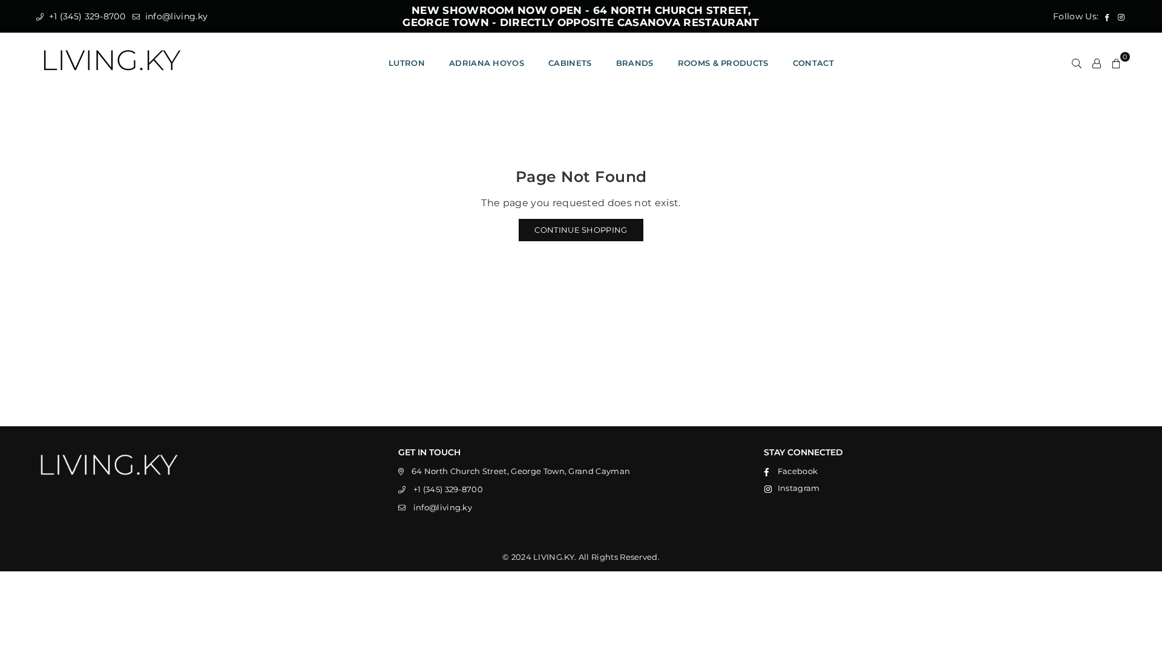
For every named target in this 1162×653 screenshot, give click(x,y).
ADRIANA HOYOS (486, 63)
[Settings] (1096, 63)
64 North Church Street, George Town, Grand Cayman (521, 471)
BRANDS (635, 63)
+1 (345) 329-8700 (85, 16)
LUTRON (407, 63)
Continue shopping (580, 230)
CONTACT (813, 63)
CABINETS (570, 63)
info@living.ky (175, 16)
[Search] (1076, 63)
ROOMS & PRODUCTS (723, 63)
